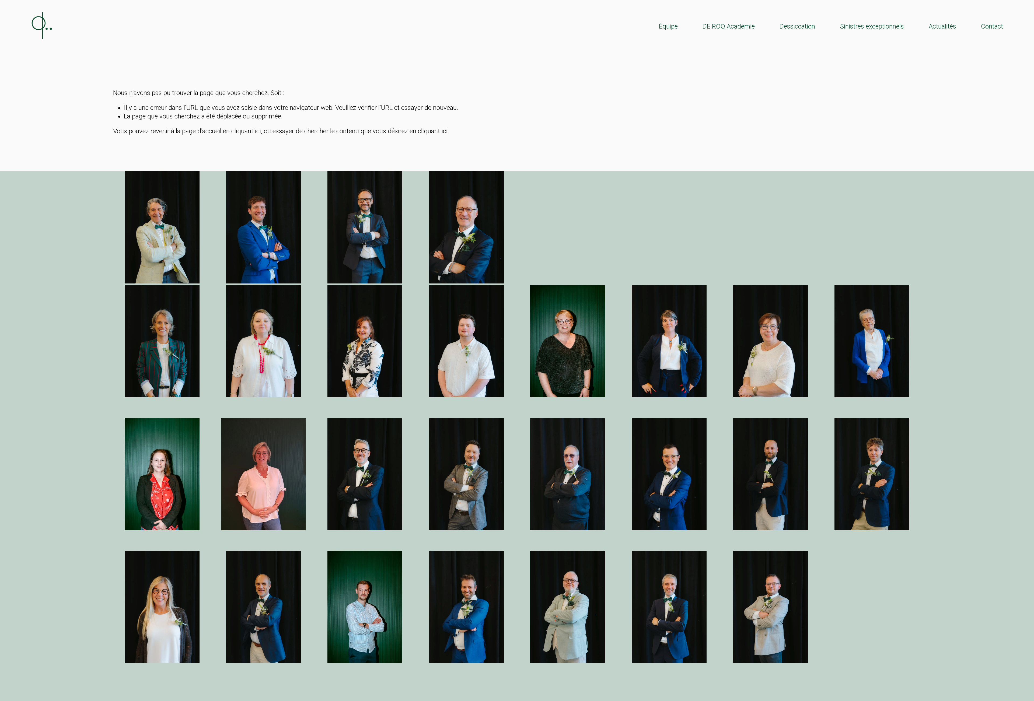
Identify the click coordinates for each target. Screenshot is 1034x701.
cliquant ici (246, 131)
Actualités (942, 26)
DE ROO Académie (729, 26)
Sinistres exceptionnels (872, 26)
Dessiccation (797, 26)
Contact (992, 26)
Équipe (668, 26)
